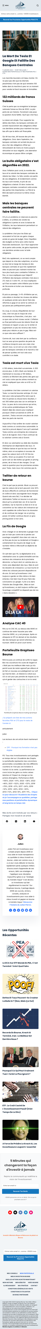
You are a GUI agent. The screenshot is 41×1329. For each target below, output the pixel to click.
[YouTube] (10, 1212)
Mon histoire (8, 1282)
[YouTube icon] (30, 910)
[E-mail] (34, 821)
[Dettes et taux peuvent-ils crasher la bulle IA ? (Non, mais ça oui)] (20, 984)
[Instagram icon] (26, 910)
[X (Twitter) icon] (22, 910)
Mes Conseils (12, 1273)
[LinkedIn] (24, 821)
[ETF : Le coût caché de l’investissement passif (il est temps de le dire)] (20, 1092)
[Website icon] (18, 910)
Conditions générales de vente (20, 1288)
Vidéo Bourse (33, 1282)
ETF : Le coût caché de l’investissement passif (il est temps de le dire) (17, 1108)
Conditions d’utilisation (20, 1291)
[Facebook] (7, 821)
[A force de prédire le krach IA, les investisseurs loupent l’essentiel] (20, 1130)
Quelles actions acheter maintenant (20, 1279)
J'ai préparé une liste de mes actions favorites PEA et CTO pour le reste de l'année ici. (17, 720)
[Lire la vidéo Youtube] (20, 607)
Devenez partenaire (20, 1295)
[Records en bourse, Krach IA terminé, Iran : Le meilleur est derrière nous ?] (20, 1019)
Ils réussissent (9, 1285)
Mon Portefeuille (27, 1273)
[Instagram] (31, 1212)
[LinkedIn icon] (14, 910)
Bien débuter (20, 1282)
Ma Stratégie (23, 1285)
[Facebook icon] (10, 910)
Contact (34, 1285)
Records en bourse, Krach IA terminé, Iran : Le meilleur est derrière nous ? (17, 1036)
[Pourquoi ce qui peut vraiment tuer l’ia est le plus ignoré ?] (20, 1057)
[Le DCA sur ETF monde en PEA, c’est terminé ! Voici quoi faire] (20, 949)
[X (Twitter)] (16, 821)
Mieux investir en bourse (20, 1276)
